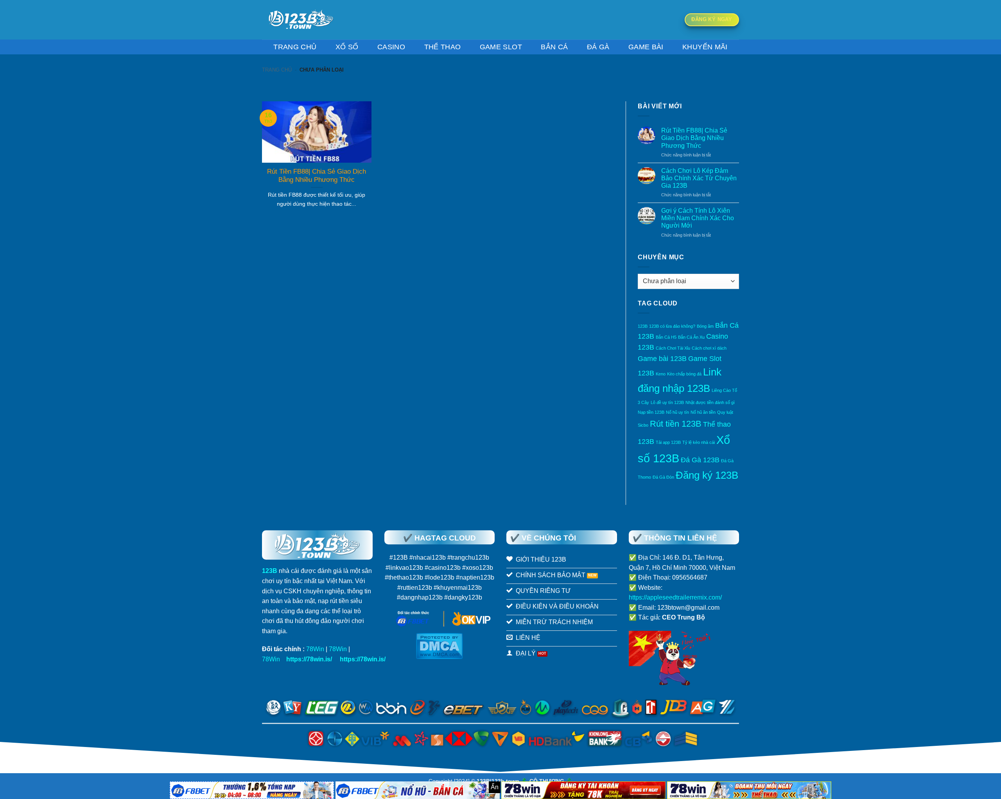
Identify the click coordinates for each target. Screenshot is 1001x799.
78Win (315, 649)
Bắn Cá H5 (666, 337)
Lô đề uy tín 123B (667, 402)
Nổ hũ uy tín (677, 412)
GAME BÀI (646, 47)
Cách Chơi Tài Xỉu (673, 348)
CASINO (391, 47)
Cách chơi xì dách (709, 348)
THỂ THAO (442, 47)
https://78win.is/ (309, 659)
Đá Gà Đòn (663, 477)
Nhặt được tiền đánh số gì (710, 402)
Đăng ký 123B (707, 475)
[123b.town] (301, 19)
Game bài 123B (662, 359)
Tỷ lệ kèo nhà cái (698, 442)
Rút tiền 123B (675, 424)
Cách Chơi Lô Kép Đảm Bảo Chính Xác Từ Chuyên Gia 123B (699, 178)
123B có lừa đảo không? (672, 326)
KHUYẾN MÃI (705, 47)
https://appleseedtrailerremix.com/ (675, 597)
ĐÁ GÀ (598, 47)
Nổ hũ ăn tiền (703, 412)
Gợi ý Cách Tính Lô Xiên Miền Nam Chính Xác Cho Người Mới (697, 218)
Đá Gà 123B (700, 460)
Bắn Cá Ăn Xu (691, 337)
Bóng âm (705, 326)
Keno (661, 374)
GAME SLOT (501, 47)
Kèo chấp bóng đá (684, 374)
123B (643, 326)
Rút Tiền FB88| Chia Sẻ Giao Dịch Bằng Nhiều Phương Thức (694, 138)
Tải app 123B (668, 442)
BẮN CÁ (554, 47)
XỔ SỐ (347, 47)
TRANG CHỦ (294, 47)
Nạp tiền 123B (651, 412)
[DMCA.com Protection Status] (439, 645)
